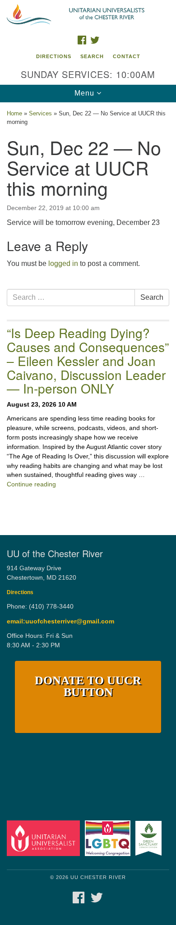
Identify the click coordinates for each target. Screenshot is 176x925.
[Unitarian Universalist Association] (45, 837)
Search (92, 56)
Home (14, 113)
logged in (63, 263)
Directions (53, 56)
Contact (126, 56)
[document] (88, 312)
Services (40, 113)
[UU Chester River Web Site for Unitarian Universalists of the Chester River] (88, 15)
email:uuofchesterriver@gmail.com (60, 621)
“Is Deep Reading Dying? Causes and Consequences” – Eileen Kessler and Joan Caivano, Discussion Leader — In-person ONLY (88, 360)
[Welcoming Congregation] (109, 837)
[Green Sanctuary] (150, 837)
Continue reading (31, 484)
